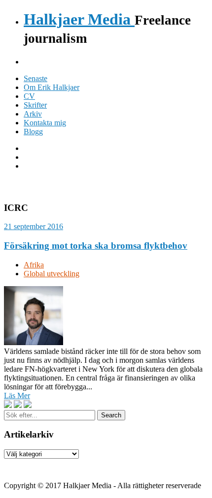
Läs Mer (17, 395)
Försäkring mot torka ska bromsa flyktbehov (95, 245)
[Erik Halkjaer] (33, 342)
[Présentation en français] (28, 405)
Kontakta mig (45, 122)
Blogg (33, 131)
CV (29, 96)
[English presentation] (8, 405)
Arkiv (33, 114)
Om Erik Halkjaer (51, 87)
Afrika (34, 265)
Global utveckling (51, 273)
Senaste (35, 78)
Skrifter (35, 105)
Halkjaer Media (79, 19)
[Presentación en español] (18, 405)
